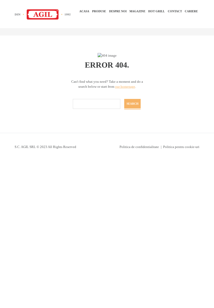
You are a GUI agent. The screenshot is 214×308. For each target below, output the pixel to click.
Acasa (84, 11)
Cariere (191, 11)
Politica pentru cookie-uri (181, 147)
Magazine (137, 11)
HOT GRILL (156, 11)
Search (133, 103)
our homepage (125, 86)
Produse (99, 11)
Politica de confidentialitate (139, 147)
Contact (175, 11)
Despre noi (118, 11)
